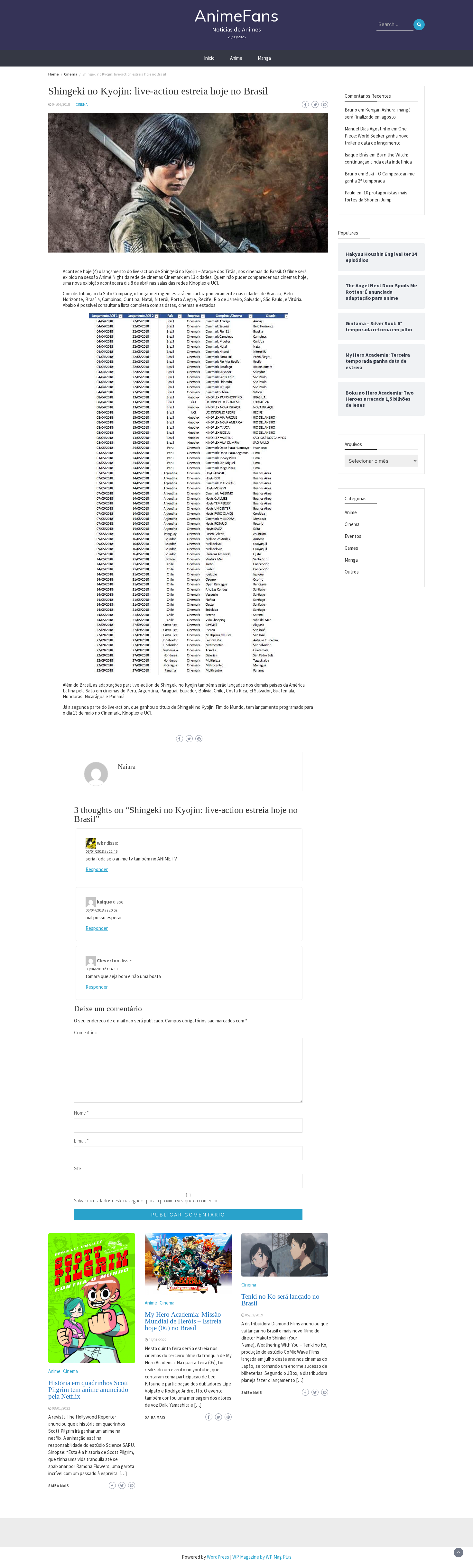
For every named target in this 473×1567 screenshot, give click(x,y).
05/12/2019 (254, 1315)
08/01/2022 (61, 1408)
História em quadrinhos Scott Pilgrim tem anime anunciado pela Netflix (88, 1389)
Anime (236, 58)
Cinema (82, 104)
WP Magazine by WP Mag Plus (262, 1557)
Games (351, 548)
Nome (81, 1113)
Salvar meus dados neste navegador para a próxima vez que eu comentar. (146, 1201)
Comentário (85, 1032)
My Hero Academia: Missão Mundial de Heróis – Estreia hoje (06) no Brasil (183, 1321)
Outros (352, 572)
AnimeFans (236, 15)
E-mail (81, 1141)
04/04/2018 (61, 104)
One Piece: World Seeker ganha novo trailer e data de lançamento (377, 136)
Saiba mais (58, 1485)
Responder (97, 869)
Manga (264, 58)
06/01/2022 (158, 1340)
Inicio (209, 58)
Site (77, 1168)
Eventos (353, 536)
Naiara (126, 766)
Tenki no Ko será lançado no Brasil (280, 1300)
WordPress (218, 1557)
